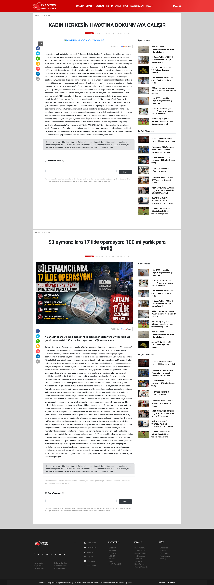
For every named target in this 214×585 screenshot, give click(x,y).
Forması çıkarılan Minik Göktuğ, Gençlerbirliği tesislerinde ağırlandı (160, 211)
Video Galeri (92, 547)
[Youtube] (48, 554)
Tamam (172, 583)
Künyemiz (91, 561)
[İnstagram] (43, 554)
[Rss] (56, 554)
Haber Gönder (59, 568)
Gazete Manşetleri (141, 567)
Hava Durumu (139, 548)
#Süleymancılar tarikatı (68, 481)
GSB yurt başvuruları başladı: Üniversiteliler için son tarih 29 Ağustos (163, 90)
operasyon (121, 350)
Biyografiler (164, 553)
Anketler (163, 551)
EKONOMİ (100, 6)
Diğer (149, 6)
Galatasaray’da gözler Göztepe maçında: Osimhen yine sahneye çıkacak (162, 121)
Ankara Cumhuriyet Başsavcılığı (58, 347)
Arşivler (90, 557)
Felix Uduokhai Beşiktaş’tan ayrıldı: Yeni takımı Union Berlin (162, 80)
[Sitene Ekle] (65, 554)
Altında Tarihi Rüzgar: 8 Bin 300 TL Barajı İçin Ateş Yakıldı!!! (162, 70)
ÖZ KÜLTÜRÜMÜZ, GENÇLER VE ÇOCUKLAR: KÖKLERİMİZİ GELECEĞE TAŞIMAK (162, 190)
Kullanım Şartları (60, 563)
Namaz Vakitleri (140, 553)
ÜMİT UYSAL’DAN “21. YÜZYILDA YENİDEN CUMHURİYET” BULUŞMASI (162, 200)
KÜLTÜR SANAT (137, 6)
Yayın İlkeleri (38, 566)
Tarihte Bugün (139, 556)
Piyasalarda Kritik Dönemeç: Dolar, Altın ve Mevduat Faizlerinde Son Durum (162, 149)
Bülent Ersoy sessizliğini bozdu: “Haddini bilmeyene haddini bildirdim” (162, 111)
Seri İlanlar (138, 561)
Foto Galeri (91, 543)
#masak (109, 481)
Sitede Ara (164, 548)
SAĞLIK (118, 6)
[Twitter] (39, 554)
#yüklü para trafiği (97, 481)
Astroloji (163, 559)
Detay (162, 583)
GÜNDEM (80, 6)
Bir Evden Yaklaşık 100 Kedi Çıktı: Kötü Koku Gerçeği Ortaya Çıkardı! (162, 59)
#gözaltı (117, 481)
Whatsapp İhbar (60, 566)
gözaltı (64, 360)
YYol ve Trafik (139, 551)
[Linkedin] (52, 554)
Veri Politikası (39, 568)
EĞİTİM (109, 6)
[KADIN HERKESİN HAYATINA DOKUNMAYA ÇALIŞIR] (84, 40)
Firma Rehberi (139, 564)
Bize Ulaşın (91, 566)
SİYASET (90, 6)
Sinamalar (138, 559)
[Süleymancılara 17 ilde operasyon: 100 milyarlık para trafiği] (84, 293)
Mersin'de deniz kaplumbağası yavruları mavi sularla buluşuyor (162, 49)
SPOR (125, 6)
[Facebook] (35, 554)
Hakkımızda (38, 563)
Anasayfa (38, 15)
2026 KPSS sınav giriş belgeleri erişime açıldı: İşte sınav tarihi (162, 100)
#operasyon (83, 481)
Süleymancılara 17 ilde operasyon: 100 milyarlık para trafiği (163, 160)
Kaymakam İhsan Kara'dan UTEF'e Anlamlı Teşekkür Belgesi (162, 180)
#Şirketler (125, 481)
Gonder (125, 172)
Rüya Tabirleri (165, 556)
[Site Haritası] (61, 554)
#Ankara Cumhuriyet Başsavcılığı (57, 483)
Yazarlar (90, 552)
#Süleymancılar (51, 481)
